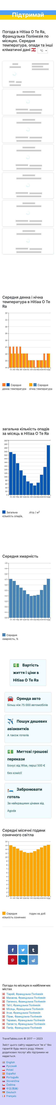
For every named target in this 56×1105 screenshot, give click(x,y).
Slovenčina (12, 1081)
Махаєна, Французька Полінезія (25, 997)
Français (11, 1096)
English (10, 1062)
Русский (11, 1066)
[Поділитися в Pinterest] (12, 960)
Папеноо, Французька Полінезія (25, 1001)
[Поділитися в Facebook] (12, 949)
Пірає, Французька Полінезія (24, 1016)
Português (12, 1077)
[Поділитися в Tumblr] (33, 949)
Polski (9, 1069)
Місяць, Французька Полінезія (24, 1008)
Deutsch (11, 1092)
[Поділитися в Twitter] (23, 949)
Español (11, 1073)
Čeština (10, 1084)
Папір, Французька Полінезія (24, 1027)
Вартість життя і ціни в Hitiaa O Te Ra (26, 672)
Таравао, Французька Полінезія (25, 1020)
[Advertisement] (28, 279)
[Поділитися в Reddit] (33, 960)
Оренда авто (29, 698)
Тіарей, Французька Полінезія (24, 993)
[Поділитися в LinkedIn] (23, 960)
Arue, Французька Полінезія (23, 1012)
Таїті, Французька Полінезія (23, 1005)
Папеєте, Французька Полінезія (25, 1023)
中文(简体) (12, 1088)
